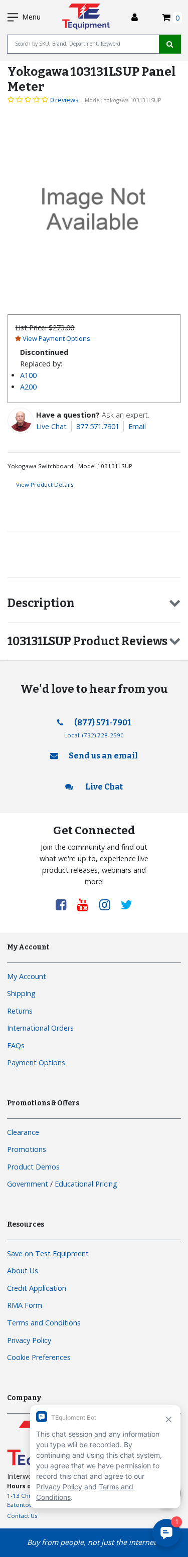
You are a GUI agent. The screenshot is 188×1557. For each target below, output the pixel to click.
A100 (28, 375)
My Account (26, 976)
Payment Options (36, 1062)
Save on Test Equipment (48, 1253)
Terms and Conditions (44, 1322)
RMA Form (24, 1305)
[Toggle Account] (134, 17)
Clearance (23, 1132)
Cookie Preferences (39, 1357)
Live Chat (51, 426)
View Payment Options (56, 338)
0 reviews (64, 99)
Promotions (26, 1149)
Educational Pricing (86, 1184)
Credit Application (36, 1288)
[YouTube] (86, 904)
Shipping (21, 993)
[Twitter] (126, 904)
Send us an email (103, 755)
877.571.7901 (97, 426)
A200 (28, 387)
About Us (22, 1270)
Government (27, 1184)
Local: (94, 735)
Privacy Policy (29, 1340)
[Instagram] (108, 904)
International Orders (40, 1028)
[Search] (170, 44)
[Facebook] (65, 904)
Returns (20, 1011)
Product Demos (33, 1167)
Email (137, 426)
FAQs (16, 1045)
